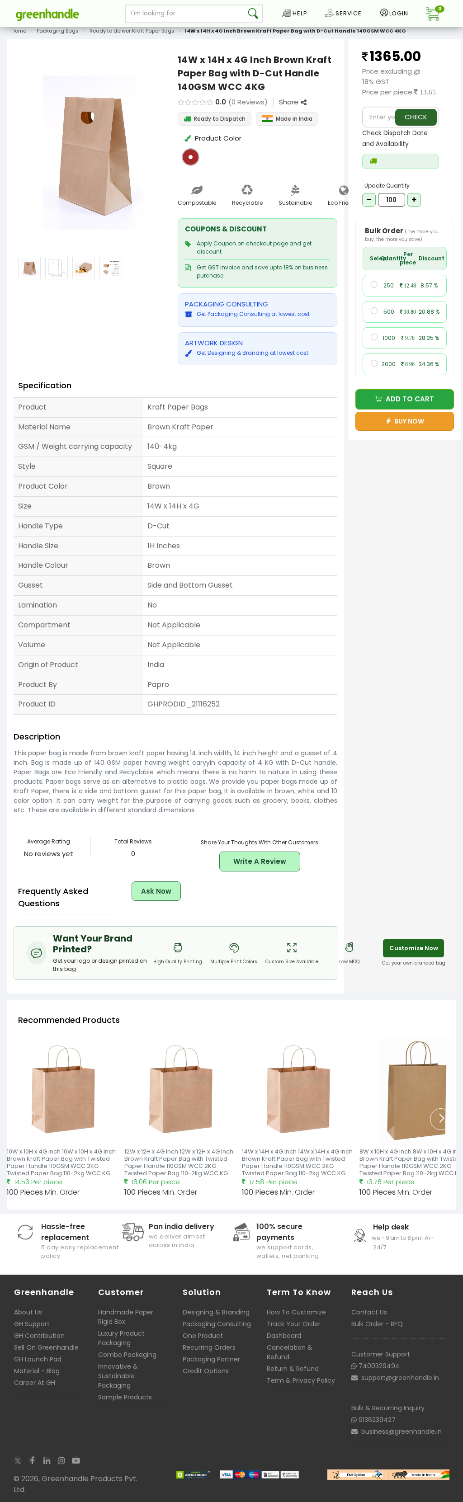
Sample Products (125, 1397)
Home (18, 30)
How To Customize (296, 1312)
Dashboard (284, 1335)
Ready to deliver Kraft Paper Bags (132, 30)
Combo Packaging (127, 1354)
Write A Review (259, 861)
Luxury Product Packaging (121, 1338)
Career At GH (34, 1382)
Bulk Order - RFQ (377, 1323)
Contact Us (369, 1312)
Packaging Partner (211, 1359)
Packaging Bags (58, 30)
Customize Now (413, 948)
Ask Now (156, 891)
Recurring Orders (209, 1347)
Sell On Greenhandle (46, 1347)
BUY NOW (408, 421)
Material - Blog (37, 1370)
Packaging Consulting (217, 1323)
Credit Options (206, 1370)
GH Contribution (39, 1335)
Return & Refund (293, 1368)
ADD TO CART (408, 399)
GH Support (32, 1323)
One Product (203, 1335)
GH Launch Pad (37, 1359)
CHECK (416, 117)
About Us (28, 1312)
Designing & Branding (216, 1312)
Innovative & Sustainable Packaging (118, 1376)
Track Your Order (294, 1323)
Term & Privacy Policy (301, 1380)
